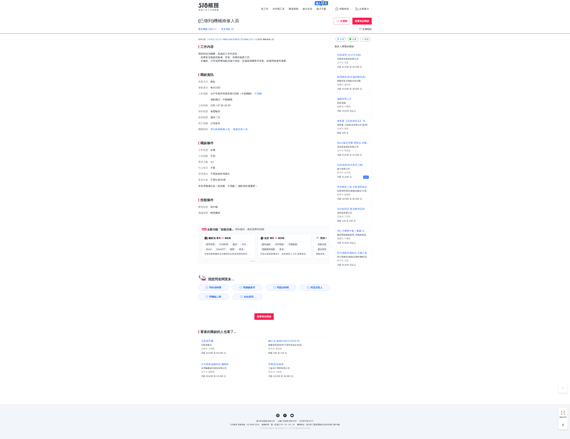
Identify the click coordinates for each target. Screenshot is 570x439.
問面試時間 (283, 287)
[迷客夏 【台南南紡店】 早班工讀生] (353, 127)
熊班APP (563, 417)
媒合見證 (307, 9)
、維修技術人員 (239, 129)
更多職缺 (227, 29)
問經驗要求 (249, 287)
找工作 (264, 9)
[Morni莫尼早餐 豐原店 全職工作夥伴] (353, 149)
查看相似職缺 (362, 21)
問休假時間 (215, 287)
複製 (366, 39)
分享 (342, 39)
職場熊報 (294, 9)
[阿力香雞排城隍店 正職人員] (353, 259)
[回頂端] (563, 388)
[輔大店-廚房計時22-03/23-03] (298, 347)
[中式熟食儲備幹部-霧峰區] (230, 370)
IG (278, 415)
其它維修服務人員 (220, 129)
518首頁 (211, 39)
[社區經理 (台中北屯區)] (353, 61)
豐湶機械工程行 (247, 39)
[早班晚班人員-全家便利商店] (353, 193)
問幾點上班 (215, 296)
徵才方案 (321, 9)
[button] (252, 261)
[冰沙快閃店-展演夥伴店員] (353, 215)
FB (285, 415)
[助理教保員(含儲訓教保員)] (353, 83)
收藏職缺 (367, 29)
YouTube (292, 415)
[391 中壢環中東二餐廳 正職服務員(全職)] (353, 237)
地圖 (259, 93)
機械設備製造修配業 (231, 39)
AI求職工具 (279, 9)
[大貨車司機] (230, 347)
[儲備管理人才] (353, 105)
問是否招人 (317, 287)
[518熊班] (208, 7)
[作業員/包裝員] (298, 370)
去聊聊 (343, 21)
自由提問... (249, 296)
